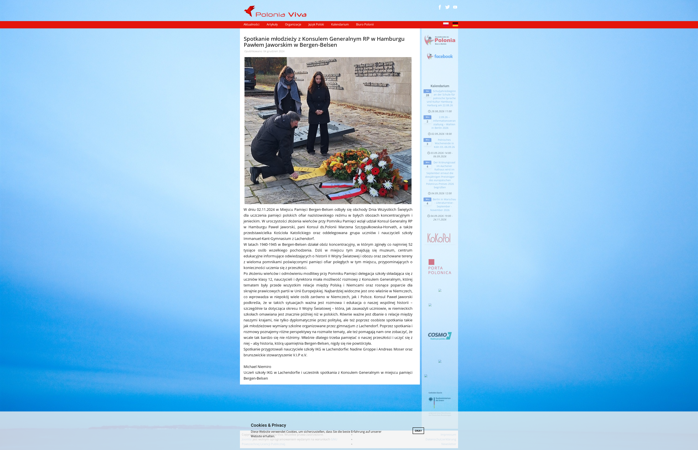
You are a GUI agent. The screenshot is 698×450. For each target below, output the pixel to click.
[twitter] (447, 7)
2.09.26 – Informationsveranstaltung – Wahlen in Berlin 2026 (444, 122)
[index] (276, 11)
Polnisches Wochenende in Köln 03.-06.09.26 (444, 143)
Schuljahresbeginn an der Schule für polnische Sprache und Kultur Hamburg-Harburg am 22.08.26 (441, 98)
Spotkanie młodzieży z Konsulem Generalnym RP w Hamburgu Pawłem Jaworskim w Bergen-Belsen (324, 41)
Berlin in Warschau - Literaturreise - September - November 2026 (443, 205)
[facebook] (440, 7)
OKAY (418, 430)
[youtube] (455, 7)
